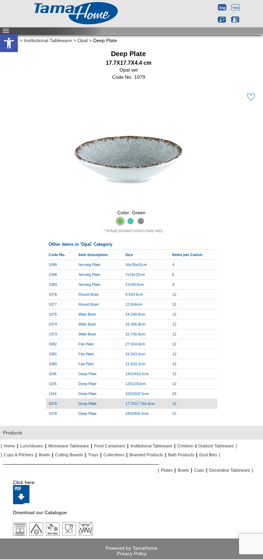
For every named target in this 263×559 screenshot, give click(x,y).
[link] (9, 43)
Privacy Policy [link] (132, 553)
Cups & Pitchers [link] (19, 455)
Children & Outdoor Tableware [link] (205, 446)
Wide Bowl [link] (87, 314)
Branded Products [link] (146, 455)
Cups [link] (199, 470)
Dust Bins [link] (208, 455)
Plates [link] (167, 470)
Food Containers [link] (109, 446)
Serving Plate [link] (89, 265)
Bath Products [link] (181, 455)
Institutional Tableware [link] (48, 40)
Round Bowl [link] (88, 294)
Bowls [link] (44, 455)
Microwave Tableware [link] (68, 446)
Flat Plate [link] (86, 344)
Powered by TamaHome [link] (131, 548)
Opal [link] (82, 40)
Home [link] (9, 446)
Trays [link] (93, 455)
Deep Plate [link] (87, 374)
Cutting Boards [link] (69, 455)
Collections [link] (113, 455)
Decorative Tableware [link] (229, 470)
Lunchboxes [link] (31, 446)
